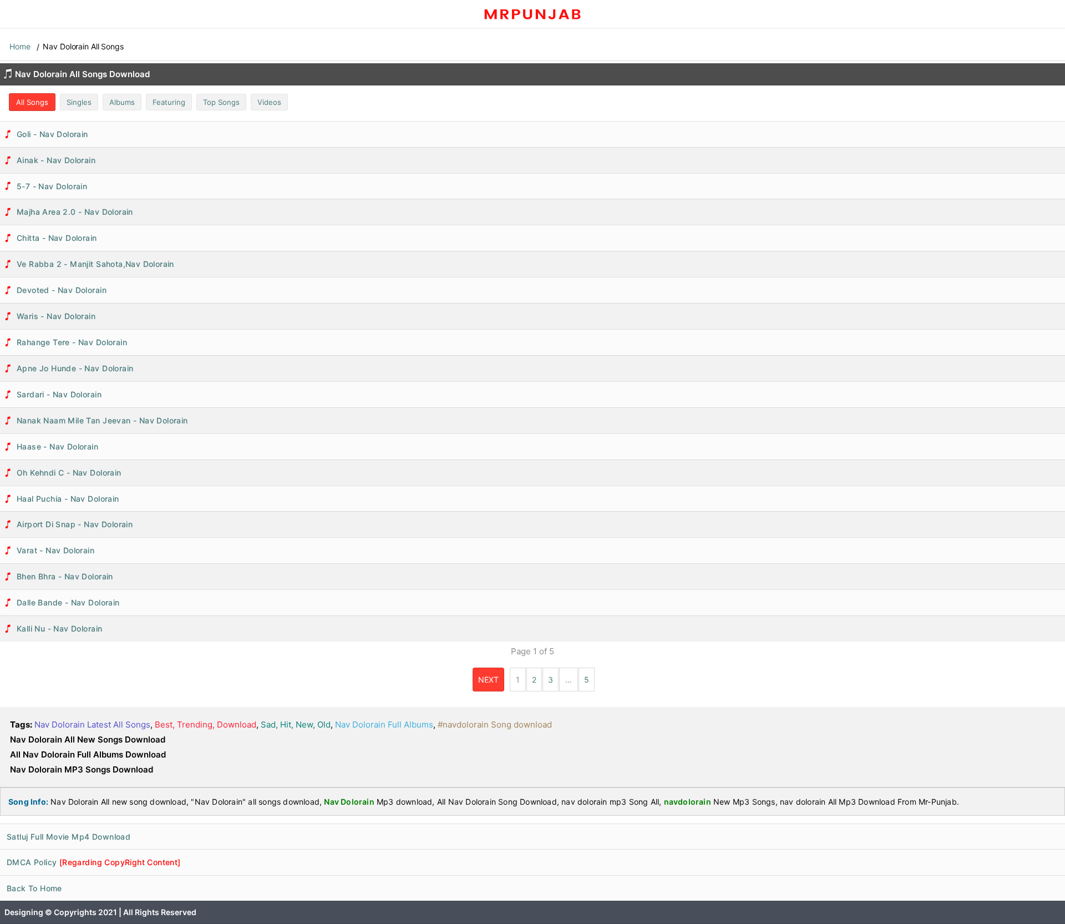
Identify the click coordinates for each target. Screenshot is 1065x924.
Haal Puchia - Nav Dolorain (68, 498)
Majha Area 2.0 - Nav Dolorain (75, 211)
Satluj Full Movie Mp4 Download (68, 836)
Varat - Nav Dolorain (55, 550)
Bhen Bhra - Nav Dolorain (65, 576)
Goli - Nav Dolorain (52, 134)
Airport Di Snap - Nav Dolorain (75, 524)
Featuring (169, 102)
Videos (269, 102)
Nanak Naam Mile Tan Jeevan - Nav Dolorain (102, 420)
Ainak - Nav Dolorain (56, 160)
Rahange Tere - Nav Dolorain (72, 342)
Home (20, 46)
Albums (122, 102)
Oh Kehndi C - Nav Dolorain (69, 472)
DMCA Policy (94, 862)
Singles (79, 102)
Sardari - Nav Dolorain (59, 394)
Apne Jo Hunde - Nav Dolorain (75, 368)
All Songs (32, 102)
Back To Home (34, 888)
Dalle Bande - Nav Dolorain (68, 602)
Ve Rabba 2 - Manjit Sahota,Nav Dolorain (95, 264)
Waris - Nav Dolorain (56, 316)
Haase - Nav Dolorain (57, 446)
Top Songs (221, 102)
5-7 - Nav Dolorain (52, 186)
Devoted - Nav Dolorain (61, 290)
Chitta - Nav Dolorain (57, 238)
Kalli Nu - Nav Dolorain (59, 628)
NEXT (488, 679)
